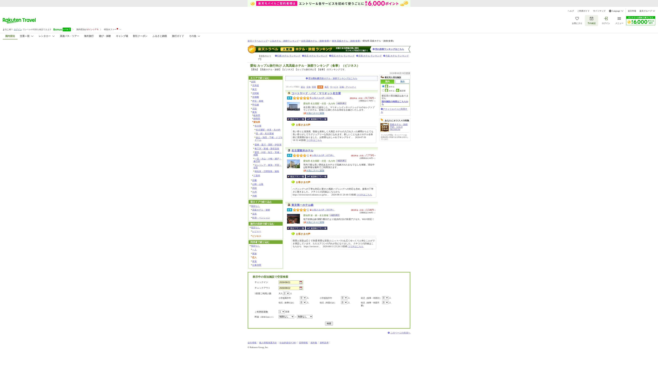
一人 (254, 249)
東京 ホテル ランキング (315, 55)
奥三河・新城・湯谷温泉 (267, 148)
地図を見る (341, 103)
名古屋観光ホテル (302, 150)
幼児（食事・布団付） (371, 298)
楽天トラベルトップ (258, 41)
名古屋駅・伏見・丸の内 (268, 129)
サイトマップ (599, 11)
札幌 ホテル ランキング (288, 55)
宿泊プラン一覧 (297, 119)
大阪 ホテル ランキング (397, 55)
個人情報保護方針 (268, 342)
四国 (254, 188)
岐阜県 (256, 115)
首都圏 (255, 97)
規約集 (313, 342)
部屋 (314, 87)
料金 (265, 317)
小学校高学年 (285, 298)
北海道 (255, 85)
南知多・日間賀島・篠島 (267, 171)
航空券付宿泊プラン (316, 119)
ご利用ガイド (583, 11)
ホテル (391, 87)
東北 (254, 89)
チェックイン (261, 282)
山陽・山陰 (257, 184)
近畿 (254, 180)
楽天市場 (632, 11)
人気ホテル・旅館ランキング (284, 41)
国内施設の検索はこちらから (395, 102)
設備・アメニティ (348, 87)
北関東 (255, 93)
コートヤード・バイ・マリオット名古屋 (316, 93)
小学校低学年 (326, 298)
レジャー (256, 231)
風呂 (327, 87)
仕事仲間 (256, 265)
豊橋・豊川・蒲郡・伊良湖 (268, 144)
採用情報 (303, 342)
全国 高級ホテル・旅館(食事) (315, 41)
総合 (303, 87)
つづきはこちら (314, 140)
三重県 (256, 175)
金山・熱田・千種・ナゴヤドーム (269, 138)
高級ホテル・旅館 (261, 210)
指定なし (255, 206)
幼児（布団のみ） (328, 302)
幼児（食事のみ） (287, 302)
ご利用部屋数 (261, 312)
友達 (254, 261)
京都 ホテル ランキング (370, 55)
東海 (254, 112)
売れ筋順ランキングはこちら (389, 49)
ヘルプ (571, 11)
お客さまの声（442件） (323, 98)
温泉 (254, 214)
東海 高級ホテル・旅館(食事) (346, 41)
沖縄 (254, 196)
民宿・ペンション (261, 218)
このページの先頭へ (400, 332)
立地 (308, 87)
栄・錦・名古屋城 (265, 133)
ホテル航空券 (397, 91)
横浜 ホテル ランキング (343, 55)
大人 (281, 293)
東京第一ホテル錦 (302, 205)
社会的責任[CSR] (287, 342)
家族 (254, 253)
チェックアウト (262, 288)
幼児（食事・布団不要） (370, 304)
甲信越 (255, 104)
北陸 (254, 108)
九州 (254, 192)
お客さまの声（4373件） (323, 155)
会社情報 (252, 342)
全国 (253, 81)
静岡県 (256, 118)
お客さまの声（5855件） (323, 210)
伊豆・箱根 (257, 101)
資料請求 (324, 342)
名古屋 (258, 126)
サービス (334, 87)
